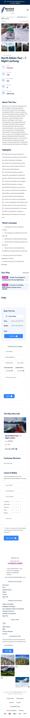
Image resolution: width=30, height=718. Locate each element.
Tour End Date (19, 367)
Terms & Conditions (12, 710)
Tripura (4, 594)
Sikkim (4, 592)
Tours (4, 623)
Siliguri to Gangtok (8, 604)
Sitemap (21, 710)
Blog (3, 629)
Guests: (6, 325)
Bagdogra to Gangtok (8, 606)
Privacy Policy (19, 698)
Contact (4, 634)
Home (2, 17)
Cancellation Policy (15, 706)
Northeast (5, 585)
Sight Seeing (10, 93)
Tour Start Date (8, 367)
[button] (12, 448)
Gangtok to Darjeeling (9, 613)
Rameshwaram (7, 590)
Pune (4, 587)
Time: (5, 321)
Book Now (12, 336)
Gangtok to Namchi (8, 611)
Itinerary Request (7, 631)
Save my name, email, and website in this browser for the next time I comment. (15, 530)
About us (11, 702)
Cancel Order (10, 698)
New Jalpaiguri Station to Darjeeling (13, 609)
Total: (5, 331)
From (6, 441)
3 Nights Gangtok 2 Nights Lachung (12, 437)
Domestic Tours (11, 17)
